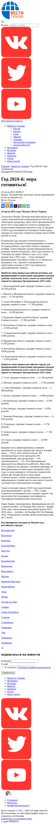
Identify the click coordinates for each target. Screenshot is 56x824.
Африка (17, 137)
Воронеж (5, 540)
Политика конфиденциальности (34, 667)
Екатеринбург (8, 545)
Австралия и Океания (24, 142)
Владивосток (7, 530)
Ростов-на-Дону (9, 602)
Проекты (11, 155)
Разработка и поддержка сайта (16, 818)
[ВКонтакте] (3, 206)
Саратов (5, 617)
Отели (10, 158)
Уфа (3, 632)
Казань (4, 556)
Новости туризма (16, 126)
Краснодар (6, 566)
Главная (5, 166)
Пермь (4, 597)
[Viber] (20, 206)
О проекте (12, 800)
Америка (17, 139)
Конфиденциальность (18, 805)
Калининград (8, 561)
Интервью (12, 147)
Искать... (5, 25)
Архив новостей (21, 145)
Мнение (11, 153)
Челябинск (6, 643)
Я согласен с (27, 667)
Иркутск (5, 551)
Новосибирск (8, 586)
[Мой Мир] (11, 206)
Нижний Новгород (11, 581)
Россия (16, 128)
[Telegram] (28, 206)
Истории (11, 150)
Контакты (12, 802)
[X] (15, 206)
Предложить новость (12, 121)
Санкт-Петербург (10, 612)
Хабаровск (6, 637)
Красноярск (7, 571)
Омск (4, 591)
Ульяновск (6, 627)
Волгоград (6, 535)
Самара (5, 607)
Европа (17, 131)
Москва (5, 576)
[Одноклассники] (7, 206)
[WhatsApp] (24, 206)
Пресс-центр (13, 161)
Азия (15, 134)
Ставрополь (7, 622)
